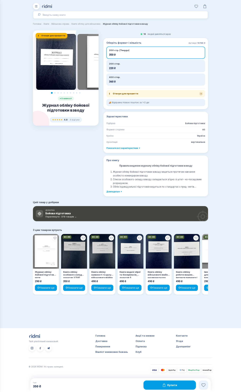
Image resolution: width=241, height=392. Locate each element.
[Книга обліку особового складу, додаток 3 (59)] (74, 251)
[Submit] (39, 14)
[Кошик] (204, 6)
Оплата (140, 341)
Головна (37, 24)
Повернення (102, 346)
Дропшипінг (183, 346)
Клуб (138, 352)
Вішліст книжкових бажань (111, 352)
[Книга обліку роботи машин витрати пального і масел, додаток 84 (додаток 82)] (187, 251)
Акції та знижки (145, 335)
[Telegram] (48, 348)
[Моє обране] (196, 6)
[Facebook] (40, 348)
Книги (46, 24)
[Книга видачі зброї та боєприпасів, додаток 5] (130, 251)
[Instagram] (32, 348)
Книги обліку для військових (85, 24)
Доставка (101, 341)
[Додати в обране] (55, 238)
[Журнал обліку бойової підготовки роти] (46, 251)
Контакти (182, 335)
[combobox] (120, 15)
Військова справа (60, 24)
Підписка (141, 346)
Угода (179, 341)
